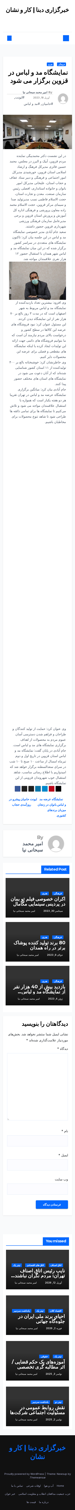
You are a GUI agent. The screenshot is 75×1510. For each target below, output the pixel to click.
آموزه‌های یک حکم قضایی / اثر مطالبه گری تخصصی (38, 1364)
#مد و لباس (32, 104)
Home (60, 1485)
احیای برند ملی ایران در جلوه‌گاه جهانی (41, 1318)
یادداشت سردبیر (22, 1310)
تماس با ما (17, 1485)
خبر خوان (10, 1493)
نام (64, 1131)
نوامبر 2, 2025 (54, 1419)
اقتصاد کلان (55, 1310)
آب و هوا (49, 1485)
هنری (50, 64)
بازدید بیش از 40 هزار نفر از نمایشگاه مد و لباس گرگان (39, 992)
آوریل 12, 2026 (53, 1282)
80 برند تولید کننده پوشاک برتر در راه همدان (39, 945)
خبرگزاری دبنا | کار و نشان (37, 9)
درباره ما (44, 1502)
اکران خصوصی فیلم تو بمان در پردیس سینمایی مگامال (38, 901)
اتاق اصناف (55, 1265)
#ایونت (19, 97)
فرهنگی (61, 64)
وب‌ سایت (61, 1179)
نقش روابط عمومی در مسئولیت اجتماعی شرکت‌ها (37, 1409)
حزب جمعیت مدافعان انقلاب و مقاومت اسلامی (44, 1493)
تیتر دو (58, 1401)
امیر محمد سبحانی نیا (35, 92)
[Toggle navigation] (39, 38)
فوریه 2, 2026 (54, 1328)
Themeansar (38, 1477)
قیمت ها (31, 1502)
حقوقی (44, 1356)
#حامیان (47, 104)
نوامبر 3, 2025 (54, 1373)
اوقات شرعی (33, 1485)
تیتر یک (16, 1265)
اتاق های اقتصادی (35, 1265)
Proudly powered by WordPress (24, 1473)
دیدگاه (62, 1049)
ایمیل (63, 1155)
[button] (13, 38)
